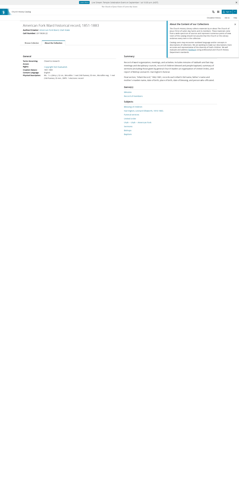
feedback (192, 50)
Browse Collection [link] (32, 43)
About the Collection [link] (53, 43)
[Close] (235, 24)
